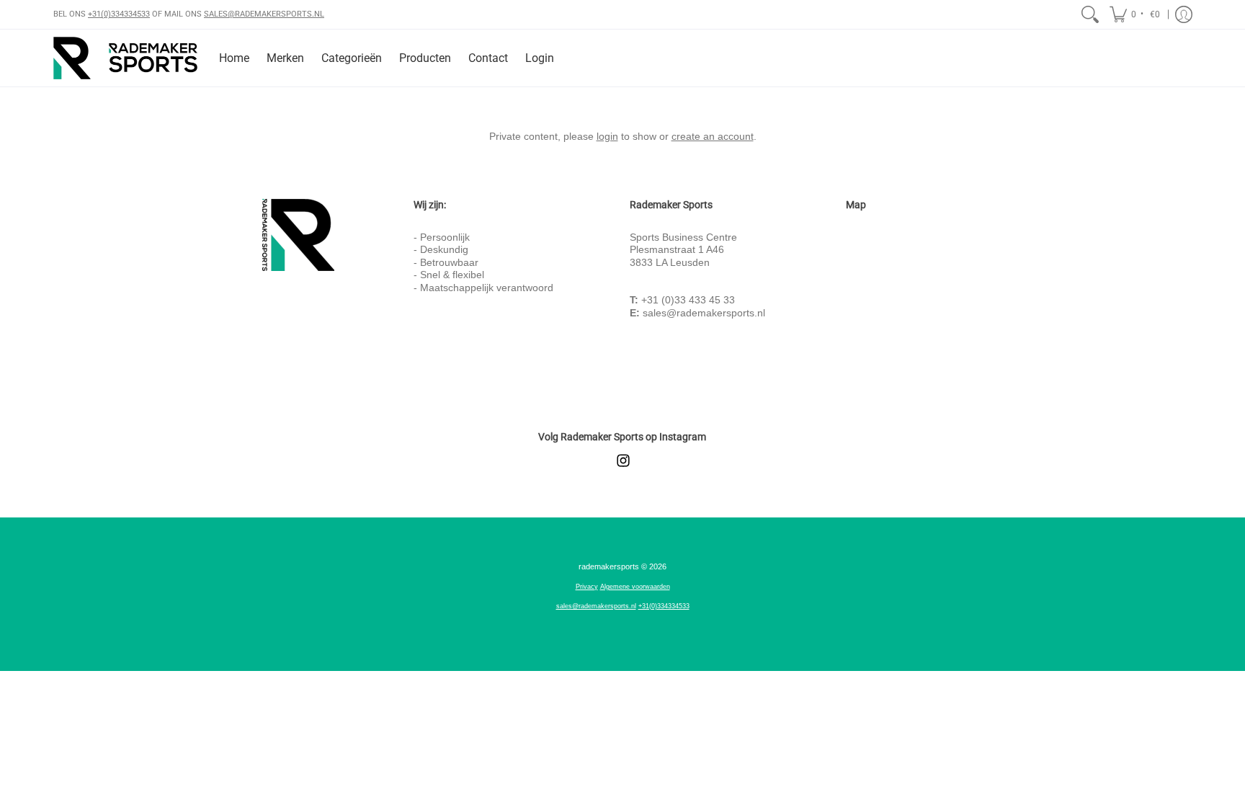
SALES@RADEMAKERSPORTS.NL (264, 14)
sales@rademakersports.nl (704, 313)
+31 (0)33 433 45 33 (688, 300)
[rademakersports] (125, 58)
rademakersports (609, 566)
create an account (712, 136)
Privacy (587, 586)
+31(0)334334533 (119, 14)
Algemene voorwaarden (635, 586)
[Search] (1090, 14)
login (607, 136)
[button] (1136, 14)
